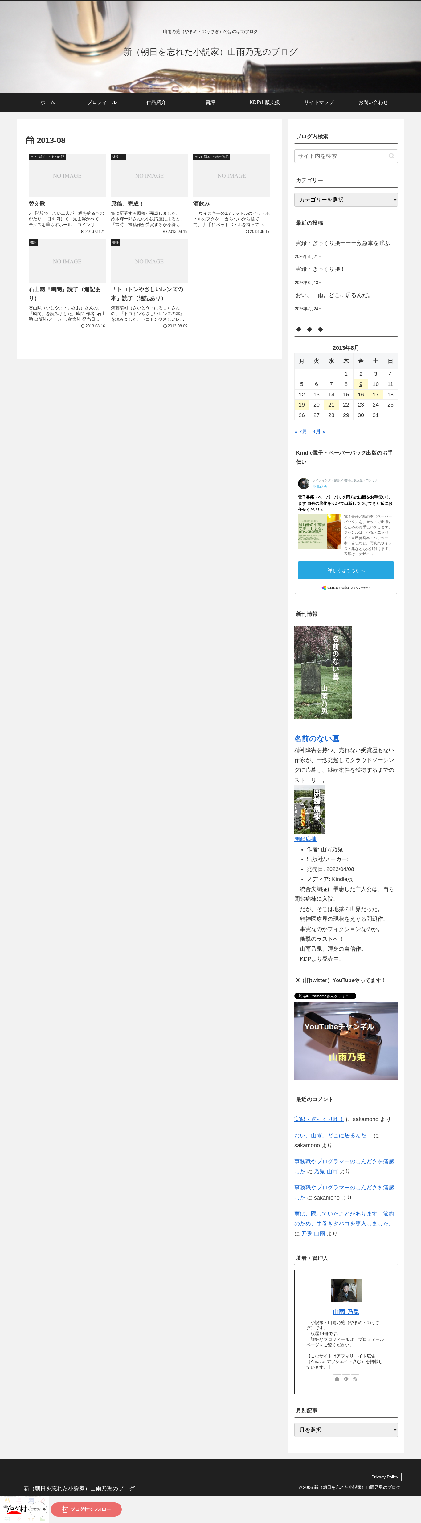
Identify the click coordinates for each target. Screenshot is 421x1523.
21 (331, 405)
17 (376, 394)
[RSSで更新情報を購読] (355, 1378)
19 (302, 405)
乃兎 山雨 (326, 1171)
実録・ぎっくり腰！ (320, 269)
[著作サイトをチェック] (337, 1378)
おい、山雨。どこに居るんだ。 (334, 295)
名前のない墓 (317, 738)
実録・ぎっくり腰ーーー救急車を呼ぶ (343, 243)
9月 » (318, 431)
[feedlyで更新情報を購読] (346, 1378)
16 (361, 394)
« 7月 (301, 431)
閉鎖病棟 (305, 839)
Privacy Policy (384, 1476)
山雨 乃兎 (346, 1312)
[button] (391, 155)
